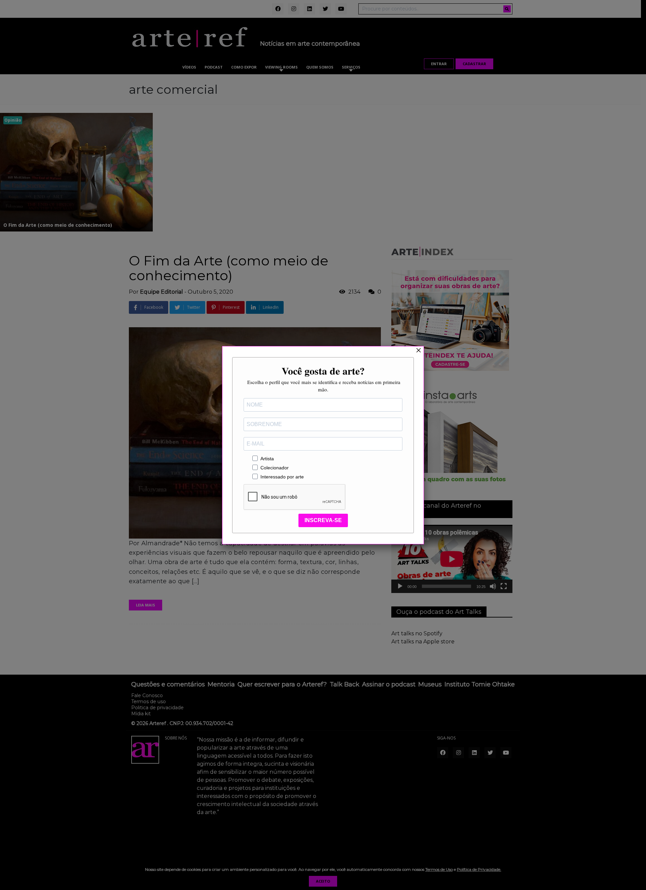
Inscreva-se (323, 520)
